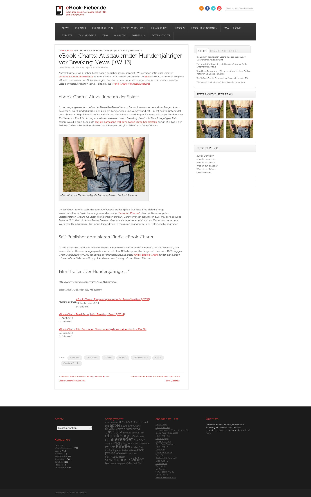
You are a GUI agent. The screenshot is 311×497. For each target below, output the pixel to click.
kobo (128, 450)
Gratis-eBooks (71, 363)
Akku (107, 422)
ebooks (127, 435)
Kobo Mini (160, 466)
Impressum (139, 35)
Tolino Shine (161, 463)
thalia (113, 464)
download (128, 433)
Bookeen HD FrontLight (166, 458)
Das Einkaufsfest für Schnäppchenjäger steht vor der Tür (222, 78)
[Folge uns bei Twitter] (213, 8)
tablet (137, 459)
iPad (116, 443)
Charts (108, 357)
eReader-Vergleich (132, 28)
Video (129, 463)
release (120, 453)
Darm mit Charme (128, 213)
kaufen (110, 447)
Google (108, 443)
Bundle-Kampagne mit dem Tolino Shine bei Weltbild (126, 121)
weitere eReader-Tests (166, 477)
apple (115, 425)
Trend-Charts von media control (131, 83)
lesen (133, 450)
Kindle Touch (162, 475)
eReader (80, 28)
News (65, 28)
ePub (147, 76)
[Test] (210, 118)
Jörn (77, 67)
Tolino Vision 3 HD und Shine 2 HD (172, 430)
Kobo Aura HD (162, 461)
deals (109, 429)
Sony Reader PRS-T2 (165, 472)
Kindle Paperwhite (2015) (167, 433)
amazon (75, 357)
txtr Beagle (160, 469)
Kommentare (218, 51)
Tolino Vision (162, 447)
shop (122, 456)
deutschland (132, 429)
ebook (123, 357)
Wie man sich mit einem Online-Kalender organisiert (221, 82)
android (142, 422)
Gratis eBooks (204, 172)
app (107, 426)
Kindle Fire (136, 447)
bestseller (92, 357)
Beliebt (233, 51)
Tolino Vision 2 (163, 436)
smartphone (117, 459)
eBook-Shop (141, 357)
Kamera (145, 443)
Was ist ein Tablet (206, 169)
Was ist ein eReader (207, 166)
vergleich (121, 464)
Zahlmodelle (87, 35)
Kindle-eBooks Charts (146, 254)
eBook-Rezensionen (204, 28)
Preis (140, 450)
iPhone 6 (135, 443)
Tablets (67, 35)
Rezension (131, 453)
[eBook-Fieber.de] (81, 16)
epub (158, 357)
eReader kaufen (102, 28)
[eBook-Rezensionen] (210, 138)
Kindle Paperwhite (115, 450)
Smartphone (232, 28)
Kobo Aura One (163, 427)
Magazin (120, 35)
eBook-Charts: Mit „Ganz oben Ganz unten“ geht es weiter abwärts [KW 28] (102, 329)
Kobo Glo (160, 455)
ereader (124, 439)
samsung (112, 456)
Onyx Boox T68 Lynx (165, 444)
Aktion (114, 423)
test (108, 463)
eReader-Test (160, 28)
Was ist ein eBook (206, 162)
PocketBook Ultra (163, 441)
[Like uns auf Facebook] (207, 8)
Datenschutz (161, 35)
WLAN (137, 463)
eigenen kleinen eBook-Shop (76, 76)
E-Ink (141, 432)
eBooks (179, 28)
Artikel (202, 51)
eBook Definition (205, 155)
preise (110, 453)
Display (113, 432)
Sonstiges (59, 462)
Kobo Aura (160, 450)
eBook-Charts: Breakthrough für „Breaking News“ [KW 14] (92, 314)
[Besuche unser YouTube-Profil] (219, 8)
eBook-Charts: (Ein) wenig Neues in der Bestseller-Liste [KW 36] (113, 299)
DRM (105, 35)
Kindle (123, 446)
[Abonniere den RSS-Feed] (201, 8)
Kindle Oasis (161, 425)
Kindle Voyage (162, 438)
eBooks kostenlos (206, 159)
